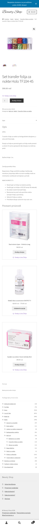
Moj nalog (6, 523)
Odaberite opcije (19, 308)
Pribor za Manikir (11, 454)
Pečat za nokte (10, 451)
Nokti (11, 19)
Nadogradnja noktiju (12, 432)
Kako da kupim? (10, 491)
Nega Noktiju (10, 448)
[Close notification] (36, 4)
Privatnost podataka (11, 488)
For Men (6, 407)
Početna (6, 19)
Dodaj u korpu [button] (19, 252)
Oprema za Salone (9, 461)
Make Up (6, 416)
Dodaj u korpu (16, 100)
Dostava (7, 499)
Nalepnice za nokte (14, 439)
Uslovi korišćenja (10, 484)
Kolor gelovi (9, 426)
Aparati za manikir (11, 423)
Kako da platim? (10, 495)
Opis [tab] (3, 120)
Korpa (30, 521)
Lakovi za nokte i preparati (14, 429)
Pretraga (19, 523)
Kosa (5, 410)
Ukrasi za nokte (13, 445)
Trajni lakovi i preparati (13, 458)
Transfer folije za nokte (26, 19)
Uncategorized (8, 467)
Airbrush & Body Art (10, 404)
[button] (33, 29)
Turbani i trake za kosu (11, 464)
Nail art (17, 19)
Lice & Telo (7, 413)
